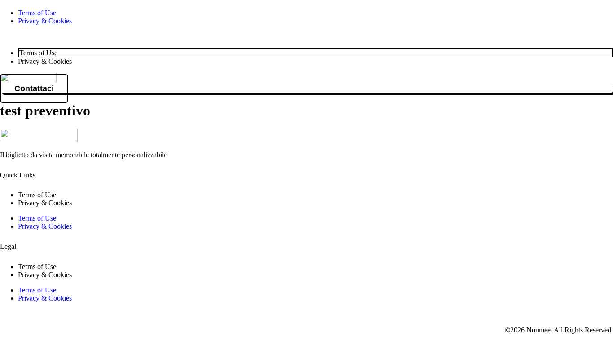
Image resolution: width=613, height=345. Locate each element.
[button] (306, 36)
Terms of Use (37, 13)
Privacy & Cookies (45, 21)
